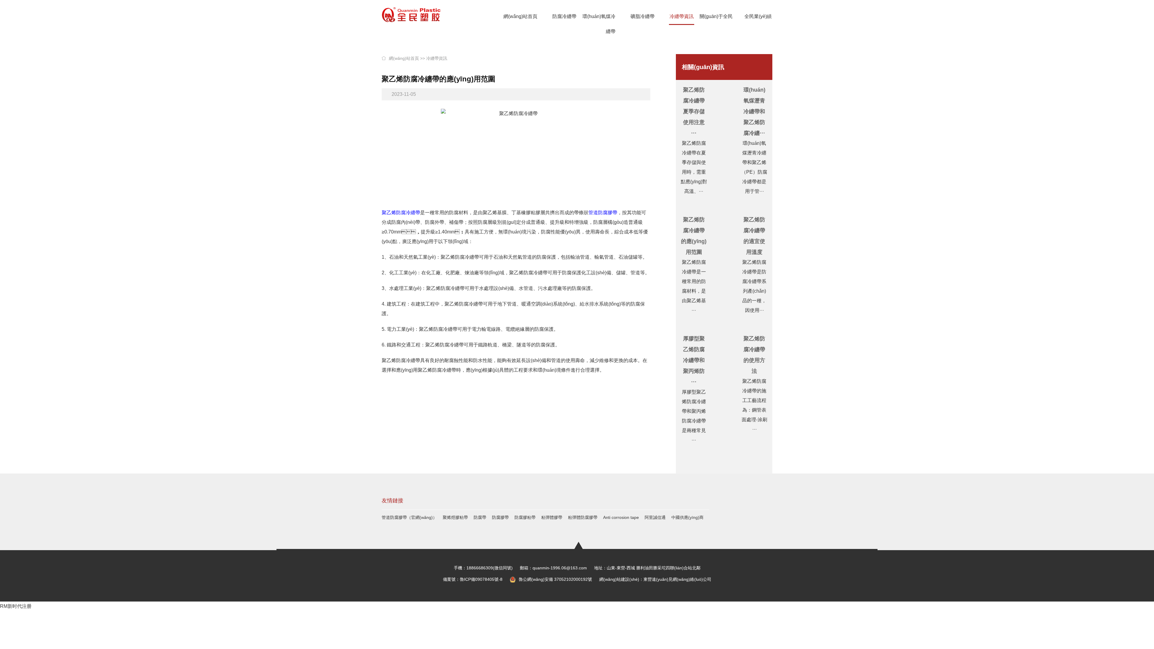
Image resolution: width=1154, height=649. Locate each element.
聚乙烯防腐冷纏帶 (401, 212)
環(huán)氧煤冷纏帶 (598, 24)
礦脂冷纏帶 (642, 16)
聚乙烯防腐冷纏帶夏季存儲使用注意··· (694, 111)
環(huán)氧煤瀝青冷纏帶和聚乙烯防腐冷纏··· (754, 111)
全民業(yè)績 (758, 16)
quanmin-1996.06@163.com (560, 567)
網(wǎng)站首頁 (520, 16)
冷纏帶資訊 (682, 16)
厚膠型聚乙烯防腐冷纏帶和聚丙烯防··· (694, 360)
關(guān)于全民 (716, 16)
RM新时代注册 (16, 606)
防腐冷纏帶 (564, 16)
